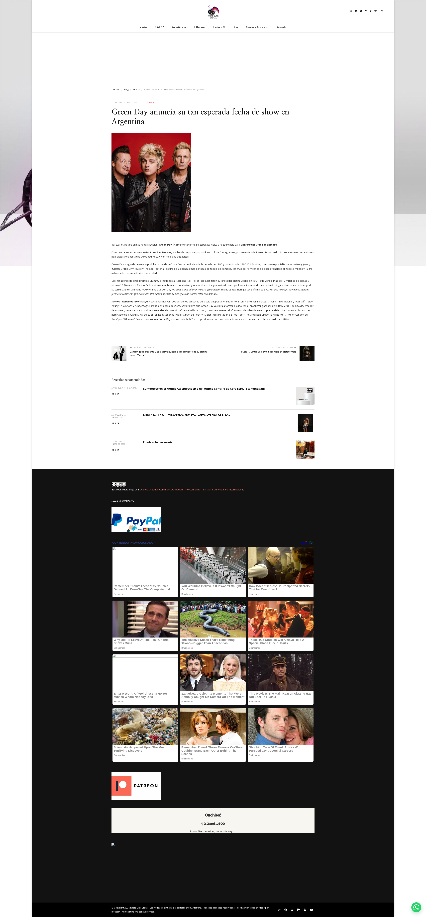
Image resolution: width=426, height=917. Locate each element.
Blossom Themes (120, 911)
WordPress (148, 911)
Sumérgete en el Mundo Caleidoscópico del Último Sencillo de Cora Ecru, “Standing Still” (204, 388)
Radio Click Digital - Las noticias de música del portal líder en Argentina (165, 907)
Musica (143, 27)
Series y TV (219, 27)
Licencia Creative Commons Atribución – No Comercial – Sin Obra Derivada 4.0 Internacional (191, 489)
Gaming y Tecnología (257, 27)
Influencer (199, 27)
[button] (416, 907)
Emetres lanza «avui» (158, 442)
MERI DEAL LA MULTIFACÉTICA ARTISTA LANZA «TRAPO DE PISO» (186, 415)
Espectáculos (179, 27)
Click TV (159, 27)
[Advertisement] (213, 59)
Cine (235, 27)
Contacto (282, 27)
